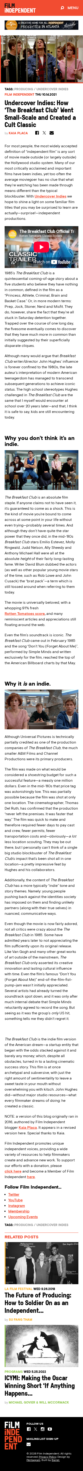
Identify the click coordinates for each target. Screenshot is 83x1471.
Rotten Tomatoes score (25, 613)
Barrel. (56, 1460)
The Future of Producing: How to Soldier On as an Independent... (38, 1303)
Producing (23, 89)
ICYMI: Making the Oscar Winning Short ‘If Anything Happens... (40, 1386)
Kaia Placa (18, 133)
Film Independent (19, 94)
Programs (14, 1372)
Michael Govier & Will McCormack (39, 1402)
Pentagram (33, 1460)
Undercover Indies (52, 89)
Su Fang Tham (20, 1319)
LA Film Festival (19, 1289)
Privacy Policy (47, 1456)
